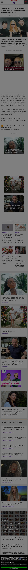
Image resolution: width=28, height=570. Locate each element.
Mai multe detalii (20, 558)
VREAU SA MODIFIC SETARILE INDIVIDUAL (14, 568)
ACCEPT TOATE (14, 567)
